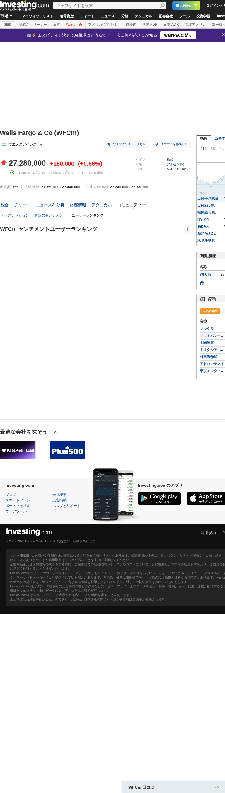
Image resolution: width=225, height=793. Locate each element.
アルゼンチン (176, 164)
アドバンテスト (212, 364)
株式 (7, 24)
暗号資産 (67, 16)
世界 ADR (150, 24)
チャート (87, 16)
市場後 (131, 24)
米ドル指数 (206, 240)
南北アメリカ (195, 24)
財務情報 (78, 204)
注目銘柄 (208, 298)
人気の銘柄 (210, 311)
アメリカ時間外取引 (104, 24)
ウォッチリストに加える (129, 144)
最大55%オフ (186, 6)
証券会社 (166, 16)
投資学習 (203, 16)
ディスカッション (15, 215)
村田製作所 (208, 357)
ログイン (213, 6)
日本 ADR (171, 24)
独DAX (203, 226)
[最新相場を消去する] (202, 282)
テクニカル (143, 16)
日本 (56, 24)
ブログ (11, 495)
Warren (72, 24)
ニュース (108, 16)
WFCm (205, 274)
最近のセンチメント (50, 215)
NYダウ (203, 219)
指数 (203, 138)
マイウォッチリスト (37, 16)
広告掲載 (59, 500)
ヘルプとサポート (66, 506)
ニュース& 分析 (50, 204)
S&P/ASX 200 (208, 234)
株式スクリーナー (33, 24)
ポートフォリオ (18, 506)
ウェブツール (16, 511)
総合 (5, 204)
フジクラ (207, 329)
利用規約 (208, 533)
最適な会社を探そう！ (26, 432)
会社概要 (59, 495)
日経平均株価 (208, 198)
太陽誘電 (207, 343)
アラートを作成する (174, 144)
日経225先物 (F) (210, 205)
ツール (184, 16)
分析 (124, 16)
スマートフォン (18, 500)
